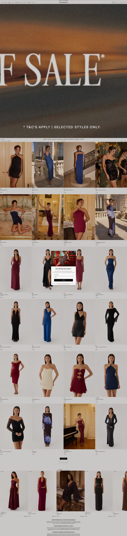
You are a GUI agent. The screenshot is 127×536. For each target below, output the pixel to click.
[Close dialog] (75, 252)
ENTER (63, 280)
